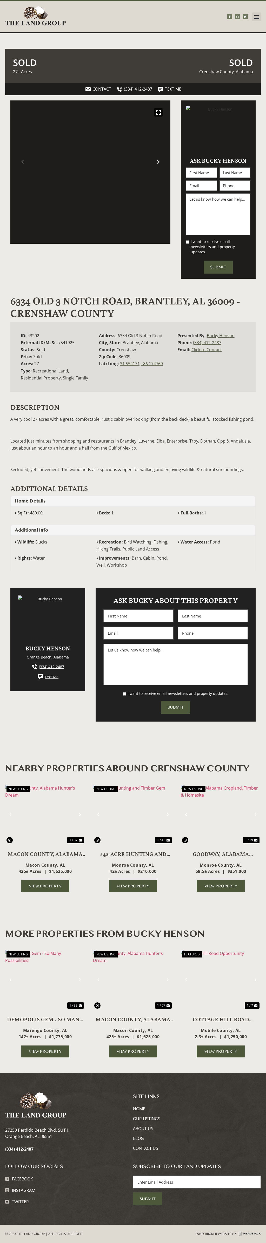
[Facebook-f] (229, 16)
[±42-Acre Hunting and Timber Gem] (133, 815)
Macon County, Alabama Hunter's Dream (45, 854)
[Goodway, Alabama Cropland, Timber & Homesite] (221, 815)
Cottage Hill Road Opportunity (221, 1019)
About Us (143, 1128)
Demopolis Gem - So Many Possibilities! (45, 1019)
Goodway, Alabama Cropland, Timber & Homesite (221, 854)
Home (139, 1109)
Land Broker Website (213, 1234)
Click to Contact (206, 349)
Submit (218, 267)
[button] (256, 16)
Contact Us (145, 1148)
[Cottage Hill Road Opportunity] (221, 980)
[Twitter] (245, 16)
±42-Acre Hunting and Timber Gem (133, 854)
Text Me (51, 676)
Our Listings (146, 1119)
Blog (138, 1138)
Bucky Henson (221, 335)
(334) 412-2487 (207, 342)
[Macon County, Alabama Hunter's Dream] (45, 815)
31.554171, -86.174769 (141, 363)
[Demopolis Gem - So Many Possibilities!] (45, 980)
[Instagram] (237, 16)
